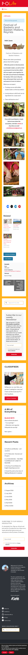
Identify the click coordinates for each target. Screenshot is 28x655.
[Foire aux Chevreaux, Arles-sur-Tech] (8, 221)
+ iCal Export (8, 258)
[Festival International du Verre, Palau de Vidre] (8, 236)
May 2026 (9, 499)
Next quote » (8, 431)
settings (16, 649)
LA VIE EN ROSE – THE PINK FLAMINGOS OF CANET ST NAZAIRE (14, 461)
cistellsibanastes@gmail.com (14, 128)
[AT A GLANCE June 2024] (17, 221)
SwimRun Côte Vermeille (8, 282)
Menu (5, 9)
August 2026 (9, 490)
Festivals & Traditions (15, 271)
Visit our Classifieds (11, 398)
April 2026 (9, 502)
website (19, 123)
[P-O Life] (9, 3)
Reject (11, 652)
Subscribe (14, 354)
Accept (4, 652)
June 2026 (9, 496)
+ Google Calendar (10, 254)
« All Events (7, 16)
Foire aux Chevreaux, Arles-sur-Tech (7, 226)
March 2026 (9, 506)
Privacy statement (11, 350)
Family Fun (7, 271)
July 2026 (9, 493)
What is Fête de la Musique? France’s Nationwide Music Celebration (19, 285)
